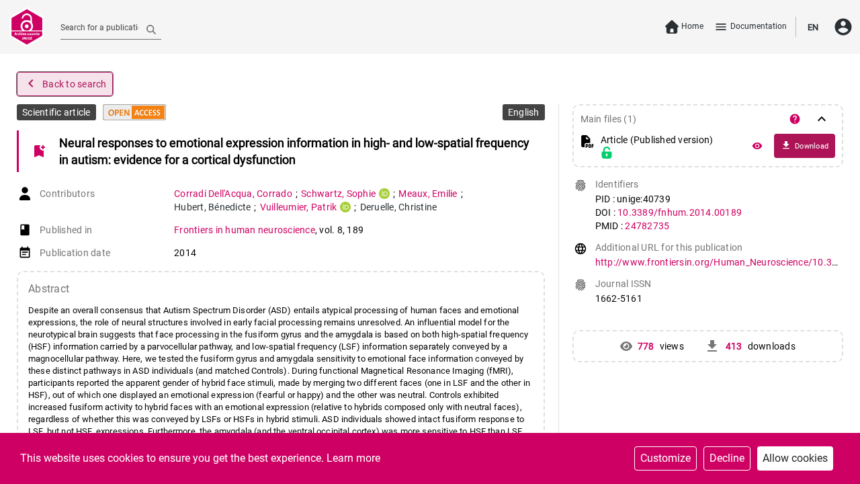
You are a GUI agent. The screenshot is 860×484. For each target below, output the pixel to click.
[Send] (151, 29)
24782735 (647, 225)
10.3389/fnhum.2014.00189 (679, 212)
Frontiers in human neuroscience (244, 230)
